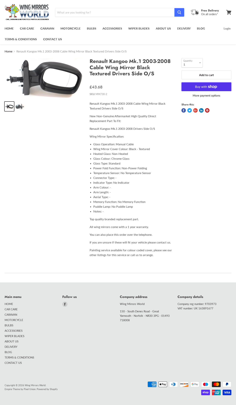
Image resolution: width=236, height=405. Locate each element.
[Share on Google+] (195, 110)
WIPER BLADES (139, 28)
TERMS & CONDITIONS (21, 39)
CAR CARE (27, 28)
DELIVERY (184, 28)
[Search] (179, 12)
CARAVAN (47, 28)
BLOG (201, 28)
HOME (9, 28)
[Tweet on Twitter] (189, 110)
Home (8, 51)
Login (227, 28)
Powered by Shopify (47, 389)
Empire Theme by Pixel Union (20, 389)
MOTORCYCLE (70, 28)
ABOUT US (163, 28)
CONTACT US (52, 39)
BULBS (91, 28)
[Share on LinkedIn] (201, 110)
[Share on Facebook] (183, 110)
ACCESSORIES (112, 28)
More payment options (206, 95)
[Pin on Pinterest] (207, 110)
